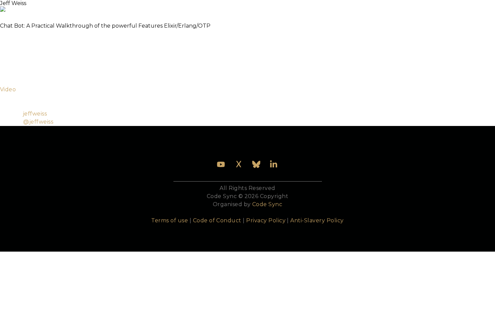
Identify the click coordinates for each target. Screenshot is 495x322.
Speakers (167, 8)
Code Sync (267, 204)
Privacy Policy (266, 220)
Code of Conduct (217, 220)
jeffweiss (35, 113)
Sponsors (295, 8)
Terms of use (169, 220)
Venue (201, 8)
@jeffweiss (38, 122)
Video (8, 89)
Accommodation (246, 8)
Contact (368, 8)
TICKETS (97, 8)
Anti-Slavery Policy (316, 220)
